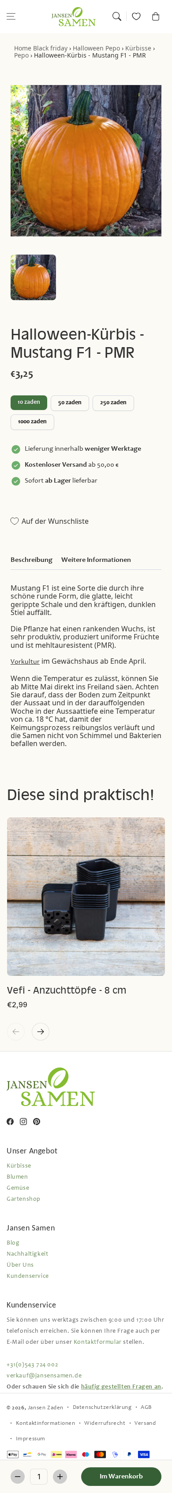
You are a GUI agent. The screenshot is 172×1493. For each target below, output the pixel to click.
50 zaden (70, 403)
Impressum (30, 1439)
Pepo (21, 55)
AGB (146, 1408)
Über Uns (20, 1265)
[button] (11, 16)
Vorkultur (25, 661)
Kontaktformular (98, 1342)
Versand (145, 1424)
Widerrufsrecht (104, 1424)
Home (22, 48)
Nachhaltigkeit (27, 1254)
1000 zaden (32, 422)
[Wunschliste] (136, 16)
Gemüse (18, 1188)
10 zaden (29, 402)
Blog (13, 1243)
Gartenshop (24, 1199)
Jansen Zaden (46, 1408)
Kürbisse (138, 48)
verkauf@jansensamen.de (44, 1376)
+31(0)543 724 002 (32, 1365)
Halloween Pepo (96, 48)
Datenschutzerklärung (102, 1408)
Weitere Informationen (96, 560)
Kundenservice (28, 1276)
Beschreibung (31, 560)
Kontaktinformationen (45, 1424)
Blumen (17, 1177)
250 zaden (113, 403)
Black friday (50, 48)
